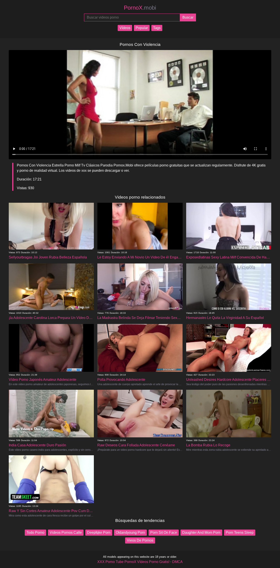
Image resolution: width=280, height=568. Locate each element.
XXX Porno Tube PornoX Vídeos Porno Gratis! (133, 562)
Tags (157, 28)
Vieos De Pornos (140, 540)
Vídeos (124, 28)
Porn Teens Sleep (240, 532)
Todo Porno (35, 532)
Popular (142, 28)
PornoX (140, 8)
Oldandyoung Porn (130, 532)
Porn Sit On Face (163, 532)
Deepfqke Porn (98, 532)
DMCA (177, 562)
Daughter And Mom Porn (201, 532)
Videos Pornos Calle (66, 532)
